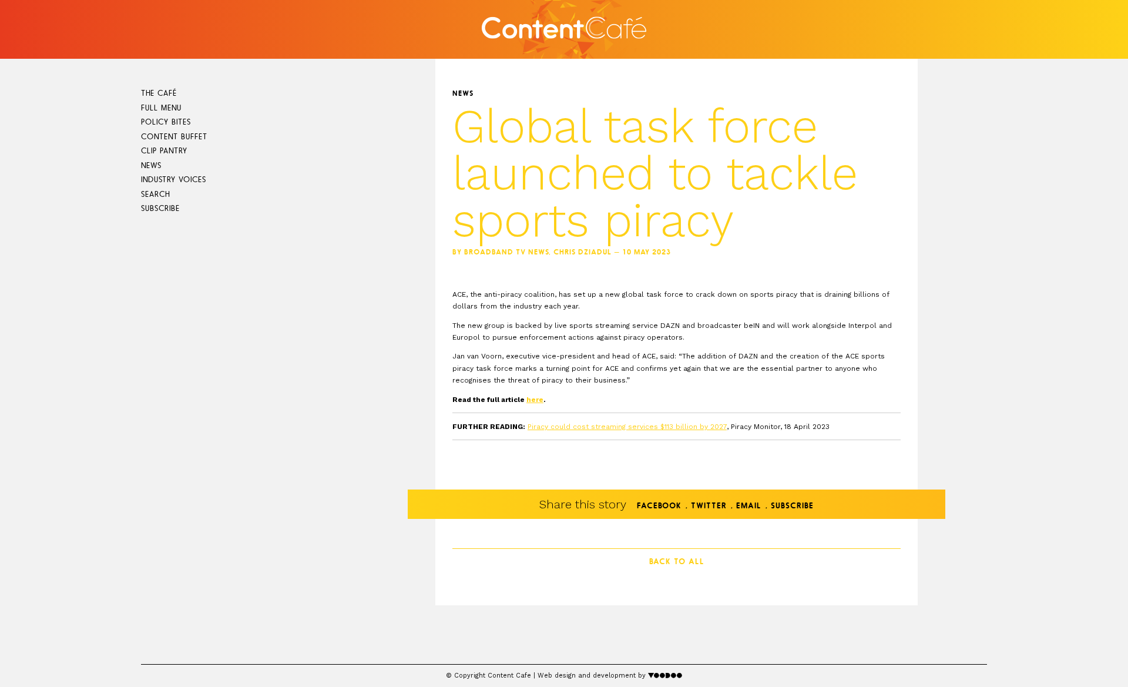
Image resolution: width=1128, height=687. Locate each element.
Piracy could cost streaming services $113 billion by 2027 (627, 427)
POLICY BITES (166, 122)
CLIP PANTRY (164, 151)
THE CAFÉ (159, 94)
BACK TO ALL (676, 562)
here (534, 400)
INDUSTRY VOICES (173, 180)
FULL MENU (161, 108)
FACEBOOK (659, 506)
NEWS (151, 166)
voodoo (665, 675)
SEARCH (155, 195)
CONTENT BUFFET (174, 137)
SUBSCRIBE (160, 209)
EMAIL (748, 506)
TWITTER (709, 506)
